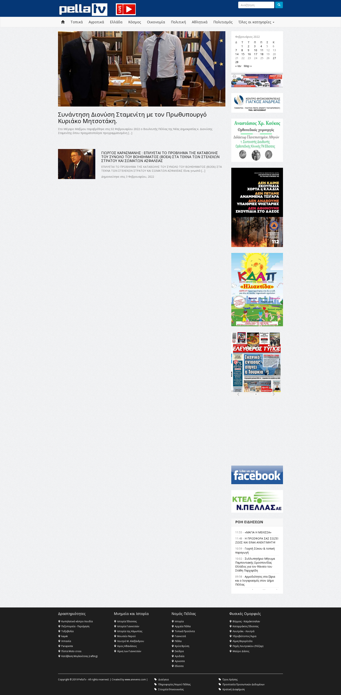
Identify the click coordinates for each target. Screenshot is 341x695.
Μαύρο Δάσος (241, 651)
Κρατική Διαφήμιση (234, 689)
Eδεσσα (179, 666)
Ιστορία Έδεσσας (127, 621)
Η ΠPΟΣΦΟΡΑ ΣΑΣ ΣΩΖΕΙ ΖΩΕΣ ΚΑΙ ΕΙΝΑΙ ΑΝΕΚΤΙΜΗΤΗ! (256, 540)
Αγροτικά (96, 22)
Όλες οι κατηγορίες (255, 22)
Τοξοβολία (67, 631)
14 (236, 54)
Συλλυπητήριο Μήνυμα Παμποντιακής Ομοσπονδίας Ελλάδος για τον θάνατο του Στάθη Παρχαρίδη (255, 564)
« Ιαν (238, 66)
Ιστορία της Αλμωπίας (129, 631)
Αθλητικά (199, 22)
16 (249, 54)
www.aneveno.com (135, 679)
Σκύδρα (179, 651)
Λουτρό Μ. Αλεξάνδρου (130, 641)
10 (255, 50)
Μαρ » (248, 66)
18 (261, 54)
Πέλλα (178, 641)
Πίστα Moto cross (71, 651)
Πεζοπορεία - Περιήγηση (75, 626)
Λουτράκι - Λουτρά (243, 631)
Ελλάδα (116, 22)
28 (236, 62)
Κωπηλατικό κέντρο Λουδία (77, 621)
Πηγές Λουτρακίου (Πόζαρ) (248, 646)
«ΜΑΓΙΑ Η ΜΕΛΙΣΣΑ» (258, 532)
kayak (64, 636)
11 (261, 50)
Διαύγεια (163, 679)
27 (274, 58)
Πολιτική (178, 22)
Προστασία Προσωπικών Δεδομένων (243, 684)
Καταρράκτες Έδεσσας (246, 626)
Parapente (67, 646)
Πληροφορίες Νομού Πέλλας (174, 684)
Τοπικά (76, 22)
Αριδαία (179, 656)
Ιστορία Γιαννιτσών (128, 626)
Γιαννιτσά (180, 636)
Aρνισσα (180, 661)
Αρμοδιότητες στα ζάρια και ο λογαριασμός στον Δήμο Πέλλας (255, 580)
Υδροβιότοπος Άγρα (244, 636)
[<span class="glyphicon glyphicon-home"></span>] (62, 22)
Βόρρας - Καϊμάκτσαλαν (246, 621)
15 (243, 54)
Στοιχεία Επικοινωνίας (171, 689)
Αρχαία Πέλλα (183, 626)
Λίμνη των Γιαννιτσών (129, 651)
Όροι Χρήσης (230, 679)
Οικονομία (156, 22)
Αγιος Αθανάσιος (127, 646)
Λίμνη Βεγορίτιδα (242, 641)
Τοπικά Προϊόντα (185, 631)
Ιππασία (66, 641)
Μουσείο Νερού (126, 636)
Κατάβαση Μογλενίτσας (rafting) (79, 656)
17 (255, 54)
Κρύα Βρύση (182, 646)
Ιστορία (179, 621)
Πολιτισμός (223, 22)
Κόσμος (134, 22)
